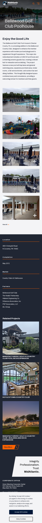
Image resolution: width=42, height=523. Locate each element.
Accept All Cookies (21, 512)
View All (5, 224)
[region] (21, 507)
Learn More (20, 338)
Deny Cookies (21, 519)
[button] (10, 5)
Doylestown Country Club (16, 397)
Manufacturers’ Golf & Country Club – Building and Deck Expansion (19, 438)
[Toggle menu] (38, 3)
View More (8, 447)
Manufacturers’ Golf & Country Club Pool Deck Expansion (19, 357)
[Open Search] (33, 3)
